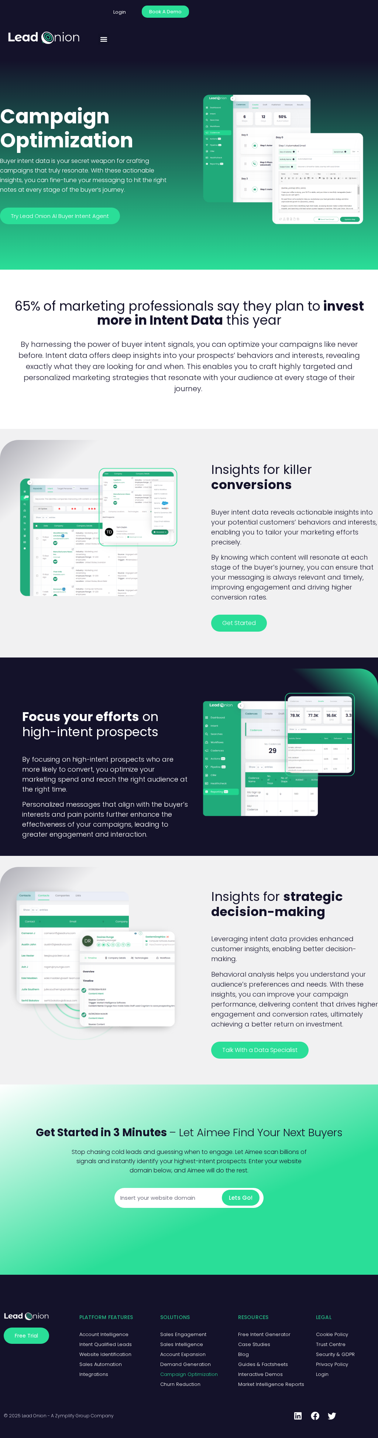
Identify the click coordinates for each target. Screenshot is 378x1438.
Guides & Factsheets (263, 1364)
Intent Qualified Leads (105, 1344)
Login (322, 1374)
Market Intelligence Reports (271, 1384)
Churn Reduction (180, 1384)
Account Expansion (183, 1354)
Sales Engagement (183, 1334)
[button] (103, 39)
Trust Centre (331, 1344)
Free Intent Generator (264, 1334)
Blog (243, 1354)
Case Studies (254, 1344)
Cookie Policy (332, 1334)
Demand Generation (185, 1364)
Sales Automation (100, 1364)
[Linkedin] (297, 1416)
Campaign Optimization (189, 1374)
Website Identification (105, 1354)
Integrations (93, 1374)
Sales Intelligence (181, 1344)
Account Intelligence (103, 1334)
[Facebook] (314, 1416)
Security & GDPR (335, 1354)
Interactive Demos (260, 1374)
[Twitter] (331, 1416)
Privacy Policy (332, 1364)
